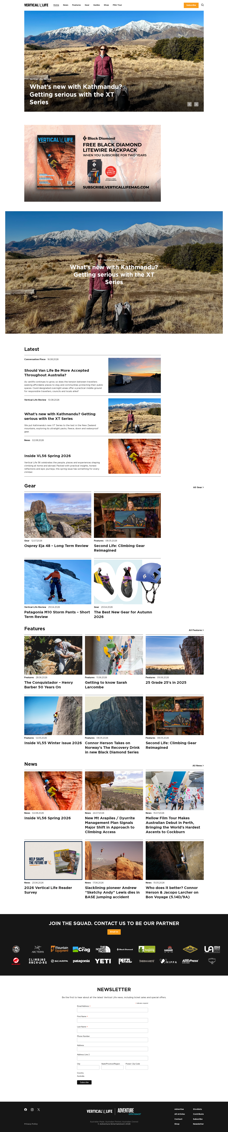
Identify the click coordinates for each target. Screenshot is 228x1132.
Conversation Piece (35, 359)
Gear (87, 5)
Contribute (198, 1114)
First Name (82, 1016)
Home (56, 5)
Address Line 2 (83, 1054)
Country (80, 1073)
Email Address (84, 1006)
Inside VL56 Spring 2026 (47, 456)
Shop (106, 5)
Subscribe (191, 5)
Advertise (179, 1109)
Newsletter (198, 1124)
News (65, 5)
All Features (196, 630)
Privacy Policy (31, 1124)
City (78, 1064)
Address (80, 1045)
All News (198, 766)
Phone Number (83, 1036)
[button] (189, 104)
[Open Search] (202, 5)
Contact (178, 1119)
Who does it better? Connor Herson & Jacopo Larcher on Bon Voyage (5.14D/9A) (172, 892)
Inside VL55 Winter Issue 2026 (53, 743)
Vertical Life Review (35, 400)
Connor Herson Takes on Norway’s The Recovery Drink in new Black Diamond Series (112, 747)
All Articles (179, 1114)
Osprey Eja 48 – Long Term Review (56, 546)
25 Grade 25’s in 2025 (166, 683)
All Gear (198, 487)
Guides (96, 5)
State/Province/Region (110, 1064)
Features (76, 5)
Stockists (197, 1109)
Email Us (114, 932)
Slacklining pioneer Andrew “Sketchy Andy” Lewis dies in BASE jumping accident (112, 892)
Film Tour (117, 5)
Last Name (82, 1026)
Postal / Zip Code (133, 1064)
